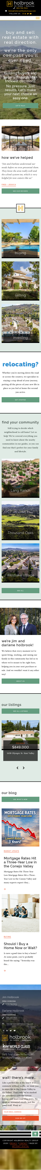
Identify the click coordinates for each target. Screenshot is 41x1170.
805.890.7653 (11, 1018)
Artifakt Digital (20, 1146)
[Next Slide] (24, 768)
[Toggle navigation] (37, 18)
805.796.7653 (22, 8)
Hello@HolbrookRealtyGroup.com (22, 11)
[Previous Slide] (17, 768)
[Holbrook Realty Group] (20, 3)
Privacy (13, 1143)
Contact (23, 1143)
